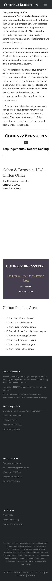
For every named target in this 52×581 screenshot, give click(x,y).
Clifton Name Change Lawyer (21, 336)
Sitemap (32, 575)
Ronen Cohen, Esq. (11, 520)
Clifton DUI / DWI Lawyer (19, 322)
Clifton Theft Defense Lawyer (21, 340)
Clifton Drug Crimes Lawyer (20, 318)
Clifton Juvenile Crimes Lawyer (21, 327)
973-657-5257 (15, 425)
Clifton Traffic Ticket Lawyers (20, 344)
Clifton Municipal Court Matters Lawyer (26, 331)
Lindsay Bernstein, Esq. (13, 524)
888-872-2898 (15, 477)
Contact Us (8, 515)
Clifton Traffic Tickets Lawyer (20, 349)
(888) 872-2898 (13, 189)
